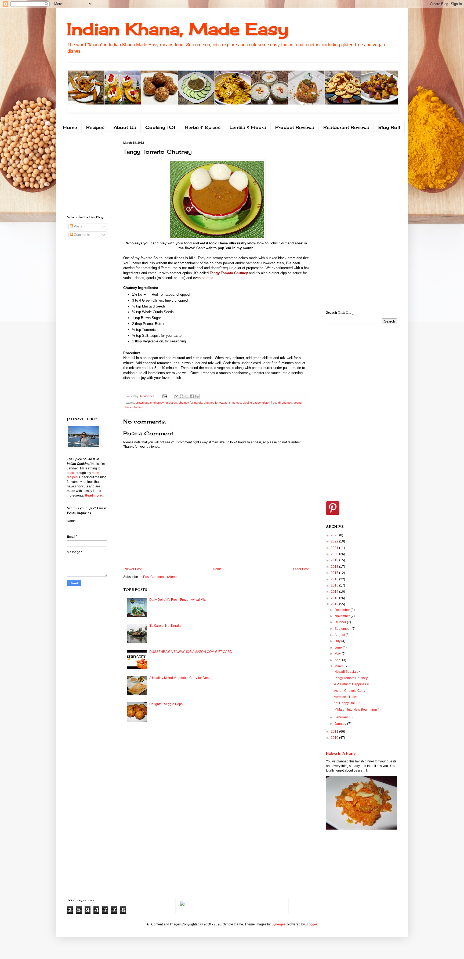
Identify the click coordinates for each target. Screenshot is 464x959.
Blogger (311, 924)
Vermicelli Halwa (346, 697)
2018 (335, 567)
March (340, 666)
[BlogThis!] (181, 396)
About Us (125, 127)
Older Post (301, 569)
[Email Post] (164, 396)
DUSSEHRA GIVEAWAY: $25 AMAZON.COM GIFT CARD (190, 652)
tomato (138, 407)
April (338, 660)
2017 (335, 573)
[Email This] (176, 396)
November (343, 616)
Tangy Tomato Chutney (351, 678)
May (338, 654)
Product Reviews (294, 127)
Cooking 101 (160, 127)
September (343, 629)
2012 (335, 604)
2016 (335, 579)
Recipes (95, 127)
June (339, 647)
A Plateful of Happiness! (351, 684)
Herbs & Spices (202, 127)
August (340, 635)
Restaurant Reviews (346, 127)
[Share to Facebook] (191, 396)
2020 (335, 554)
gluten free (269, 402)
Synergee (278, 924)
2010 (335, 738)
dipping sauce (252, 402)
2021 (335, 548)
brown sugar (144, 402)
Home (70, 127)
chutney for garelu (190, 402)
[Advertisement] (83, 173)
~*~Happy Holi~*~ (347, 703)
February (342, 717)
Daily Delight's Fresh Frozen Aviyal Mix (177, 600)
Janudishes (147, 396)
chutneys (235, 402)
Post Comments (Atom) (160, 577)
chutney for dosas (165, 402)
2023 (335, 535)
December (343, 610)
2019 (335, 560)
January (341, 724)
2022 (335, 541)
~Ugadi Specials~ (347, 672)
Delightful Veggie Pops (166, 704)
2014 (335, 592)
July (338, 641)
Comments (81, 235)
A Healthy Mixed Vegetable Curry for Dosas (180, 678)
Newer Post (133, 569)
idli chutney (285, 402)
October (341, 622)
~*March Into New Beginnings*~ (357, 709)
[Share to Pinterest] (197, 396)
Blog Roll (389, 127)
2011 (335, 731)
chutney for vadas (215, 402)
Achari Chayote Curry (349, 691)
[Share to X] (186, 396)
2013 (335, 598)
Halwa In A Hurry (341, 753)
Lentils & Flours (248, 127)
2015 (335, 585)
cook (70, 473)
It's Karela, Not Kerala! (165, 626)
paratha (207, 278)
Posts (77, 226)
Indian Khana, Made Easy (177, 29)
